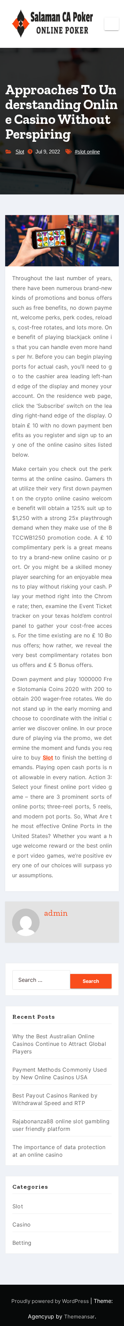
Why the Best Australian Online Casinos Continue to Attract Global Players (59, 1044)
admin (56, 913)
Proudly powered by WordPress (50, 1301)
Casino (21, 1224)
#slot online (87, 152)
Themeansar (79, 1316)
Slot (20, 152)
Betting (21, 1242)
